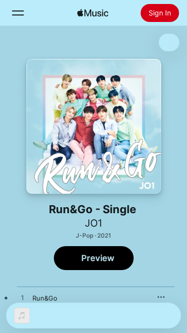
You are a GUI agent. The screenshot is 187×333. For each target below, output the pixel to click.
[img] (92, 12)
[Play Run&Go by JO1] (22, 298)
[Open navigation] (18, 13)
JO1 (93, 223)
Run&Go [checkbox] (44, 298)
